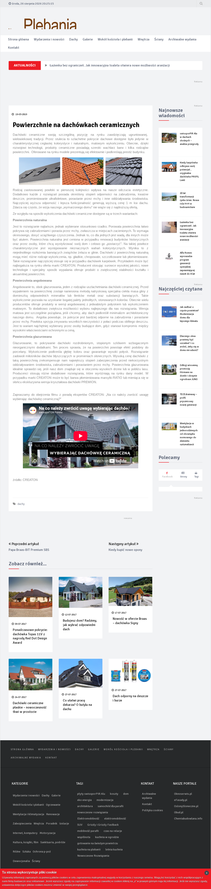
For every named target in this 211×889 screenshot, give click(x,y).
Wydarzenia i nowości (49, 39)
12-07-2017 (70, 614)
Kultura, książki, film (25, 842)
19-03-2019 (21, 114)
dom (126, 794)
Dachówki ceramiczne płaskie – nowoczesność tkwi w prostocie (30, 707)
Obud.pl (178, 812)
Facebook (167, 476)
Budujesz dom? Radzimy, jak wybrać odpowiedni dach (80, 625)
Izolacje (64, 823)
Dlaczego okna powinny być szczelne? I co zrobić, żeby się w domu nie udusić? (189, 343)
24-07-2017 (20, 697)
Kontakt (13, 48)
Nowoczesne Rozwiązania (93, 855)
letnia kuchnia (114, 849)
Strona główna (18, 39)
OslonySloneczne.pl (186, 806)
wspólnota (83, 837)
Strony (183, 476)
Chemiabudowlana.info (188, 818)
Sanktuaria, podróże (52, 842)
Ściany (158, 39)
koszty (114, 794)
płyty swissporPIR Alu (91, 794)
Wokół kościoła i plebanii (115, 39)
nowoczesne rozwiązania (92, 812)
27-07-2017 (70, 694)
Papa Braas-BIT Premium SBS (29, 550)
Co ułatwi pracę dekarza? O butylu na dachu (77, 704)
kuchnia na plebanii (89, 849)
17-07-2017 (120, 612)
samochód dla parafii (110, 806)
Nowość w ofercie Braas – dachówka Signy (130, 621)
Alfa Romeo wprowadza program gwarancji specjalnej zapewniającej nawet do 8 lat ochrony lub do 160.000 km (188, 266)
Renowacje (53, 814)
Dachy (73, 39)
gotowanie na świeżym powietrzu (97, 843)
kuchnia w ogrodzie (107, 837)
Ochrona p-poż (42, 851)
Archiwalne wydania (182, 39)
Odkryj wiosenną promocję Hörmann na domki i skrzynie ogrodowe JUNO (189, 372)
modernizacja (105, 800)
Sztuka (26, 851)
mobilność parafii (88, 831)
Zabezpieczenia (22, 823)
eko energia (84, 800)
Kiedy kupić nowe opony (125, 550)
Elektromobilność (88, 818)
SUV (79, 824)
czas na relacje (113, 831)
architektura (85, 806)
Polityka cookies (152, 810)
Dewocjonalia (21, 861)
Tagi (196, 476)
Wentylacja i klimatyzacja (28, 814)
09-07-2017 (20, 624)
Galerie (88, 39)
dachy (21, 504)
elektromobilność (115, 818)
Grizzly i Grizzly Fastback (103, 824)
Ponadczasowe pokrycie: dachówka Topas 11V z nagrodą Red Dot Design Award (30, 636)
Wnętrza (143, 39)
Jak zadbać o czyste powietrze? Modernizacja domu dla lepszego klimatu (189, 314)
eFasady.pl (180, 800)
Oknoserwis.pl (183, 794)
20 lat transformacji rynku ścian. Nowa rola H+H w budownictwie (189, 200)
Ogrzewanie (53, 804)
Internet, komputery (25, 833)
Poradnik (51, 823)
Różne (16, 851)
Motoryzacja (47, 833)
